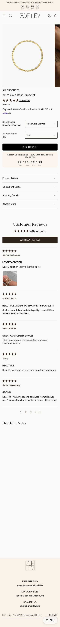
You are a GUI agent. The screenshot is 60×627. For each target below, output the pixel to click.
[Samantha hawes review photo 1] (9, 278)
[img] (9, 250)
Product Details (10, 178)
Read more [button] (50, 400)
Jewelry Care (9, 204)
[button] (10, 100)
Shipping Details (10, 195)
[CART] (55, 15)
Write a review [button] (30, 239)
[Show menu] (4, 15)
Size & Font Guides (12, 187)
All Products (11, 90)
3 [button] (31, 412)
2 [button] (26, 412)
